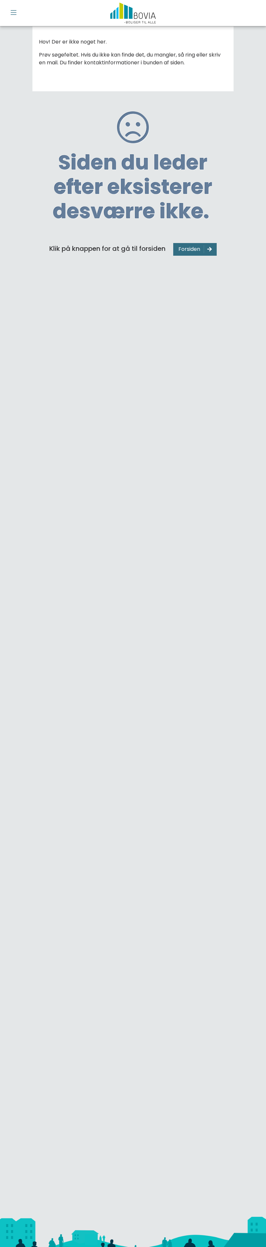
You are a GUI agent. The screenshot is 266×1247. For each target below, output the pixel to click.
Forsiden (189, 249)
